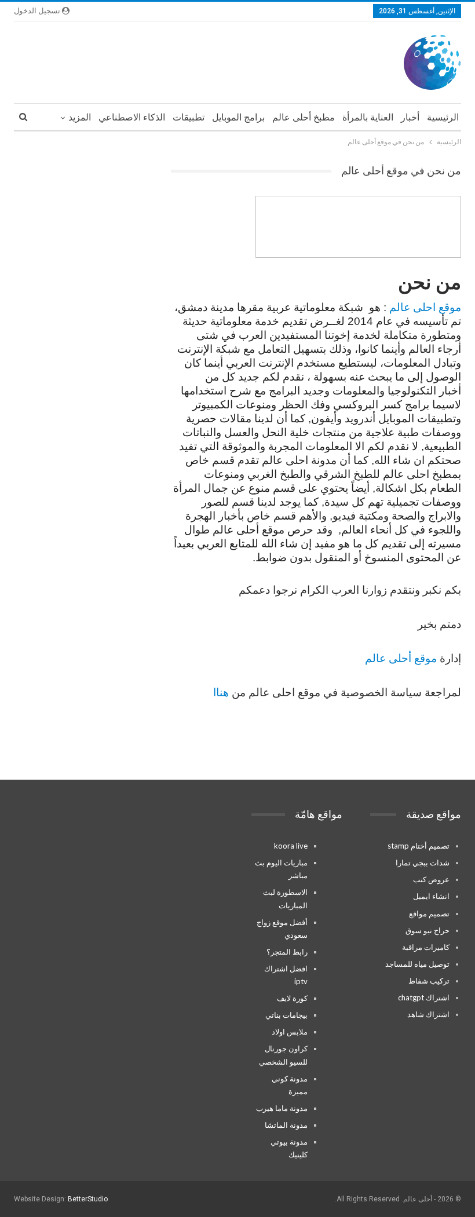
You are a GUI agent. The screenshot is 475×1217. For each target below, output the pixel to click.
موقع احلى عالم (425, 307)
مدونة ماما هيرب (282, 1108)
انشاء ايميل (431, 896)
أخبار (410, 117)
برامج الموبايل (238, 117)
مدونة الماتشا (286, 1125)
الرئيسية (443, 117)
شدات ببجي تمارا (423, 862)
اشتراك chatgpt (424, 997)
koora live (291, 845)
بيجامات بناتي (286, 1014)
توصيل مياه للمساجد (417, 964)
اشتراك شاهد (428, 1014)
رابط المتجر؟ (287, 951)
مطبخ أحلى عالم (303, 117)
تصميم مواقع (429, 913)
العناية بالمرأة (367, 117)
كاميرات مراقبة (426, 947)
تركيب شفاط (429, 980)
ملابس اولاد (290, 1031)
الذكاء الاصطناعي (131, 117)
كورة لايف (292, 998)
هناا (221, 692)
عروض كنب (431, 879)
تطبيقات (188, 117)
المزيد (79, 117)
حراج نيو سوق (427, 930)
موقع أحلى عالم (401, 658)
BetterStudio (88, 1199)
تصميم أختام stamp (419, 845)
